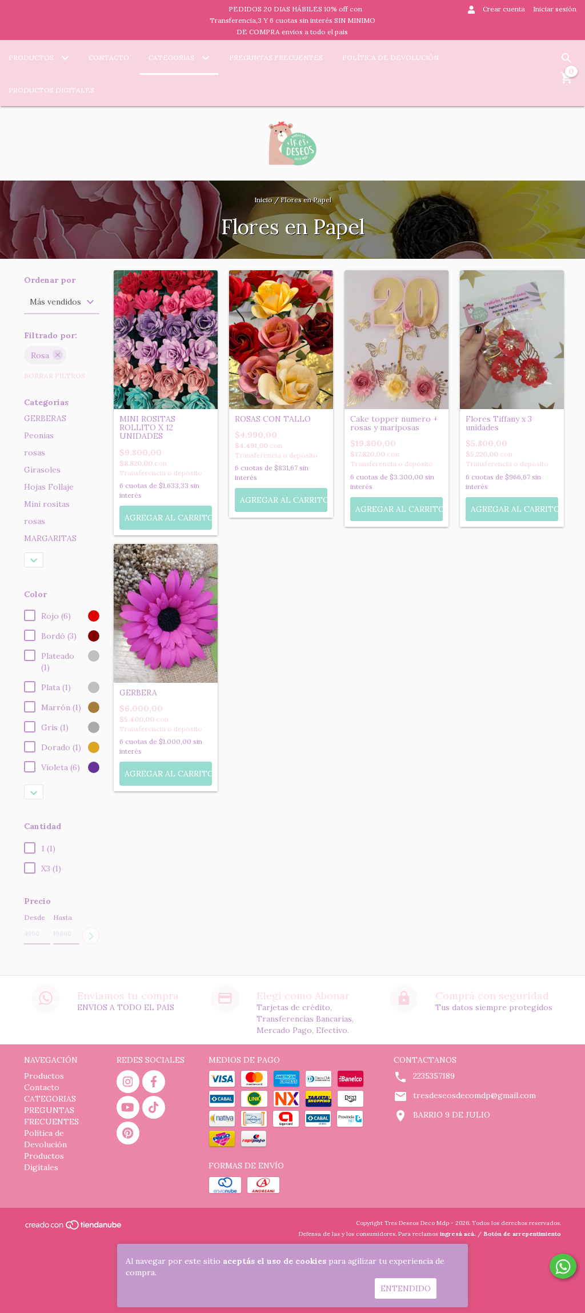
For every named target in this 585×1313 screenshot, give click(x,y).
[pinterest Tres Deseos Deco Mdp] (128, 1133)
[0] (566, 82)
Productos (32, 57)
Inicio (263, 199)
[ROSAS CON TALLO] (281, 339)
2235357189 (434, 1076)
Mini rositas (47, 504)
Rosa (40, 355)
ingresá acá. (458, 1234)
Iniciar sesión (554, 9)
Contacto (109, 57)
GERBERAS (45, 418)
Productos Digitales (51, 90)
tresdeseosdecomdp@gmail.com (474, 1095)
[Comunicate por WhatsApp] (563, 1266)
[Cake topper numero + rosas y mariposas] (396, 339)
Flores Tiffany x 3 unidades (499, 424)
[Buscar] (566, 58)
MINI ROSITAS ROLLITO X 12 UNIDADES (147, 428)
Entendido (405, 1288)
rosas (34, 452)
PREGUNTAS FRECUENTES (276, 57)
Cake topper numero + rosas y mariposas (394, 424)
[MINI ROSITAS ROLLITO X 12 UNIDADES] (166, 339)
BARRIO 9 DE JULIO (451, 1115)
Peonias (39, 435)
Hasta (62, 917)
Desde (34, 917)
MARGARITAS (50, 538)
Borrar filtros (54, 375)
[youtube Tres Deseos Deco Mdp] (128, 1107)
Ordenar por (49, 280)
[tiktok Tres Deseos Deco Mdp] (153, 1107)
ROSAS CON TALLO (273, 419)
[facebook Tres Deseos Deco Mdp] (153, 1081)
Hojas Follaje (49, 487)
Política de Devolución (390, 57)
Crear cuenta (504, 9)
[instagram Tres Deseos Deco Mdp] (128, 1081)
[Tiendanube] (74, 1228)
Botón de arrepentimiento (522, 1234)
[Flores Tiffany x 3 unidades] (512, 339)
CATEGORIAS (172, 57)
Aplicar (90, 935)
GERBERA (138, 692)
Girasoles (42, 470)
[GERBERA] (166, 613)
